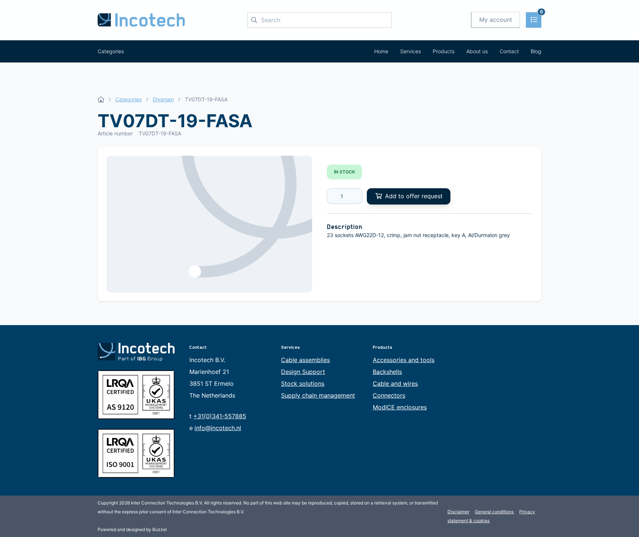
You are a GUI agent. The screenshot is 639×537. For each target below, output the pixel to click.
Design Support (303, 371)
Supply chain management (318, 395)
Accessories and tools (404, 360)
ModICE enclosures (400, 407)
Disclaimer (458, 511)
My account (495, 19)
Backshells (387, 371)
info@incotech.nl (218, 428)
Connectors (389, 395)
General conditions (494, 511)
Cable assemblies (305, 360)
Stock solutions (302, 383)
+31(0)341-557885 (219, 416)
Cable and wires (395, 383)
